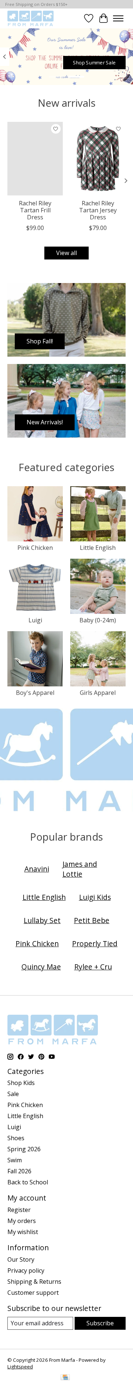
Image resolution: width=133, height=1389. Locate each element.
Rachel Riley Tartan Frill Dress (35, 210)
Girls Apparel (98, 693)
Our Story (20, 1259)
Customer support (33, 1293)
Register (19, 1210)
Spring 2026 (24, 1149)
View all (66, 253)
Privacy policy (25, 1270)
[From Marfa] (30, 18)
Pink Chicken (35, 548)
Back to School (27, 1182)
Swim (14, 1160)
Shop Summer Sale (94, 62)
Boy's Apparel (35, 693)
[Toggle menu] (118, 18)
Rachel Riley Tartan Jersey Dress (98, 210)
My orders (21, 1221)
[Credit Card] (65, 1378)
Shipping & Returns (34, 1281)
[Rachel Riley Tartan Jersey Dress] (98, 158)
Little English (98, 548)
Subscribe (100, 1323)
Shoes (15, 1138)
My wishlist (22, 1232)
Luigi (35, 620)
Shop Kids (21, 1083)
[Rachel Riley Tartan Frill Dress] (35, 158)
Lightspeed (20, 1366)
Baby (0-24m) (97, 620)
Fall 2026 (19, 1171)
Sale (13, 1094)
